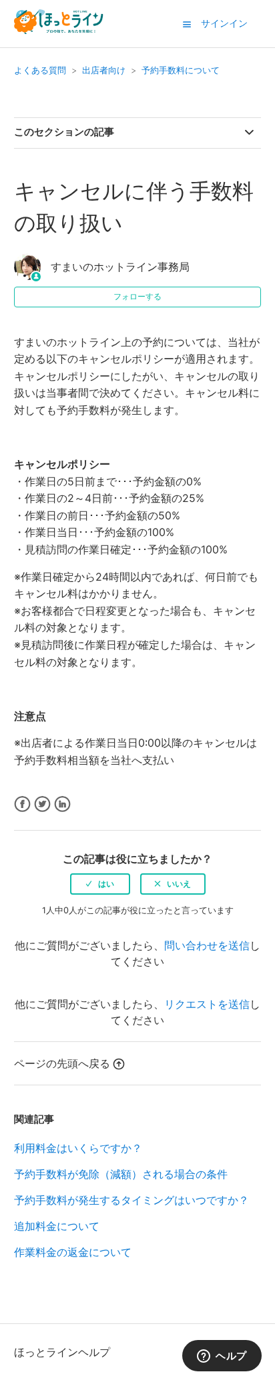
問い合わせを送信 (207, 945)
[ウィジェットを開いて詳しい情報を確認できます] (222, 1356)
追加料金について (56, 1226)
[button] (187, 24)
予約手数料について (181, 70)
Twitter (42, 804)
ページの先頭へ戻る (62, 1063)
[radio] (100, 884)
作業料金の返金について (72, 1252)
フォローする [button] (137, 296)
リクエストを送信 (207, 1004)
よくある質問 (40, 70)
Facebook (22, 804)
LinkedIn (62, 804)
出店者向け (103, 70)
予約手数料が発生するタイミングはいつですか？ (131, 1200)
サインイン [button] (224, 23)
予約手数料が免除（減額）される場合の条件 (121, 1174)
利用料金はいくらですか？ (78, 1148)
